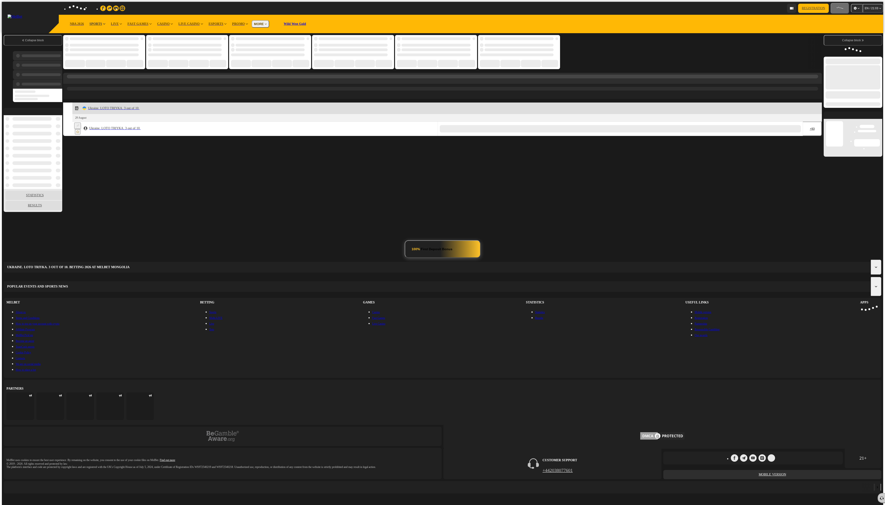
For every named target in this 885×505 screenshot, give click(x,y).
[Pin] (77, 126)
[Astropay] (49, 487)
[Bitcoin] (835, 487)
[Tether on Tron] (486, 487)
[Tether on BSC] (573, 487)
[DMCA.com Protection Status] (662, 436)
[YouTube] (753, 458)
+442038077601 (558, 470)
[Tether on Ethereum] (661, 487)
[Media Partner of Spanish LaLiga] (20, 406)
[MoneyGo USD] (224, 487)
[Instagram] (762, 458)
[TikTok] (771, 458)
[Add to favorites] (77, 132)
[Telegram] (743, 458)
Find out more (167, 460)
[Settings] (856, 8)
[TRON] (748, 487)
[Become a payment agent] (791, 8)
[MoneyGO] (399, 487)
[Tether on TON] (137, 487)
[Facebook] (734, 458)
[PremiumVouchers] (311, 487)
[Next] (877, 487)
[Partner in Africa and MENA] (50, 406)
